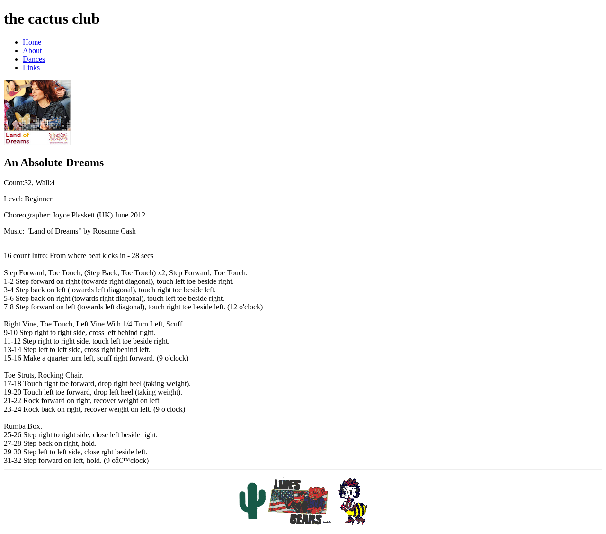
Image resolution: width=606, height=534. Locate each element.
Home (32, 42)
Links (31, 67)
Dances (34, 59)
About (32, 50)
